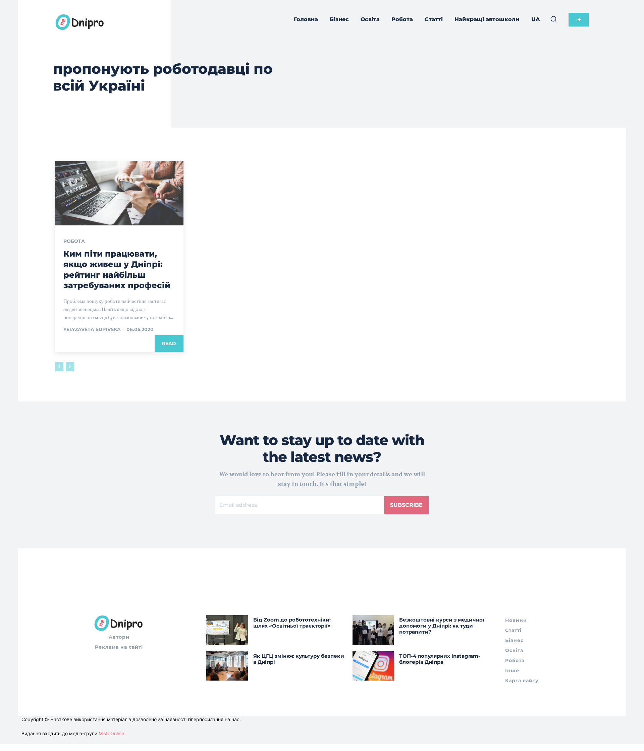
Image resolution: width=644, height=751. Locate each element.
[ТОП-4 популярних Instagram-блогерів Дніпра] (373, 666)
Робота (74, 241)
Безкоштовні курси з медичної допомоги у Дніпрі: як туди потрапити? (441, 625)
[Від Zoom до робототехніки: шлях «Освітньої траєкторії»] (227, 629)
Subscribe (406, 505)
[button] (553, 18)
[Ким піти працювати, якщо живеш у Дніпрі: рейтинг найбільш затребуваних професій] (119, 193)
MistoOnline (111, 733)
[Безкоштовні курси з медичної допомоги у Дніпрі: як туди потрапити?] (373, 629)
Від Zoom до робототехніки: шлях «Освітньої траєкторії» (292, 622)
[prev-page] (59, 366)
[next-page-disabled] (70, 366)
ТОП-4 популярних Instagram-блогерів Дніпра (439, 659)
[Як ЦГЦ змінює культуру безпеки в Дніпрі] (227, 666)
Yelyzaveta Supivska (92, 329)
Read (169, 343)
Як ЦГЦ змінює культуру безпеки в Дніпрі (298, 659)
